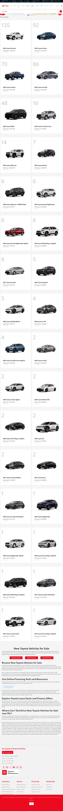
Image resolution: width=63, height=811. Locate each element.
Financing (35, 781)
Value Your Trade (9, 687)
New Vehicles (5, 784)
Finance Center (36, 784)
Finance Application (9, 686)
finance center (14, 701)
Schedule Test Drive (46, 657)
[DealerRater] (20, 767)
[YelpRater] (17, 767)
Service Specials (21, 787)
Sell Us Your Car (36, 791)
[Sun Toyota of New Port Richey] (5, 6)
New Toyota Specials (16, 657)
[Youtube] (14, 767)
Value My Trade (36, 789)
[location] (32, 1)
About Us (48, 784)
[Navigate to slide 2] (29, 15)
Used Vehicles (6, 787)
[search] (61, 6)
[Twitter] (10, 767)
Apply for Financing (31, 657)
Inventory (5, 781)
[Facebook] (3, 767)
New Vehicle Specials (8, 791)
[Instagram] (7, 767)
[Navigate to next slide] (62, 13)
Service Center (21, 789)
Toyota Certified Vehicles (8, 789)
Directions (49, 789)
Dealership (50, 781)
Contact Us (8, 752)
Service (19, 781)
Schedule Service (21, 784)
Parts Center (20, 791)
